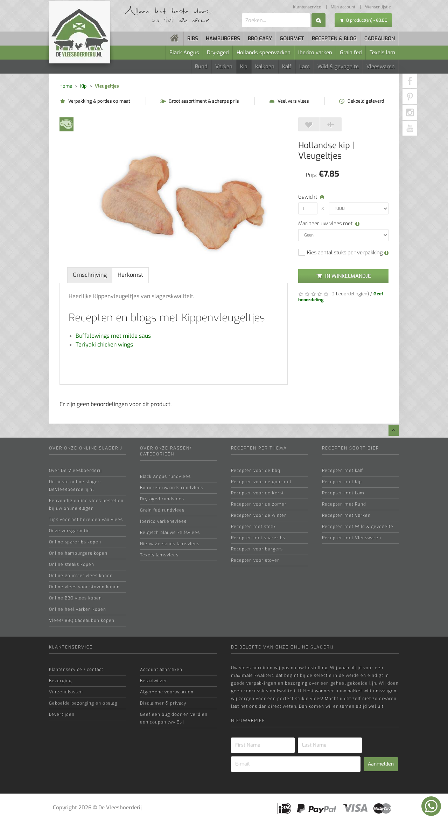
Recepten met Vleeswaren (351, 538)
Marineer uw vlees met (325, 223)
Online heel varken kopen (77, 609)
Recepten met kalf (342, 470)
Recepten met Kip (342, 482)
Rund (201, 66)
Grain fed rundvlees (162, 510)
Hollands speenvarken (263, 52)
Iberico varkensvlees (163, 521)
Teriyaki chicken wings (104, 344)
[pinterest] (409, 96)
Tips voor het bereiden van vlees (86, 519)
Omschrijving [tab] (90, 275)
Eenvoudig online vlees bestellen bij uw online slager (86, 504)
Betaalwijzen (154, 681)
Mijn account (343, 7)
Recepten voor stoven (255, 560)
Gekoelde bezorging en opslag (83, 703)
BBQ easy (260, 38)
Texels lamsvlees (159, 555)
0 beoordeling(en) (349, 294)
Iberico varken (315, 52)
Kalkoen (264, 66)
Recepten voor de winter (258, 515)
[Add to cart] (309, 124)
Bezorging (60, 681)
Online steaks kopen (71, 564)
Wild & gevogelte (338, 66)
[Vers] (66, 124)
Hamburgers (223, 38)
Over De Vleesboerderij (75, 470)
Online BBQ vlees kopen (75, 598)
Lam (304, 66)
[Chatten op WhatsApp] (431, 806)
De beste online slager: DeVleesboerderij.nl (75, 485)
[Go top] (393, 430)
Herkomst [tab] (130, 275)
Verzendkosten (66, 692)
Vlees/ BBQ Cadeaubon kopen (81, 620)
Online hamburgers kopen (78, 553)
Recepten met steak (253, 526)
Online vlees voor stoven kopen (84, 587)
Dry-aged (218, 52)
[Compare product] (331, 124)
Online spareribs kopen (75, 542)
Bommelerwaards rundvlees (171, 488)
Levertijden (62, 714)
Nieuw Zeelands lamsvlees (170, 544)
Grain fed (351, 52)
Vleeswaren (380, 66)
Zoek (319, 20)
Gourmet (292, 38)
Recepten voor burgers (257, 549)
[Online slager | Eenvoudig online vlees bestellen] (175, 39)
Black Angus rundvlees (165, 476)
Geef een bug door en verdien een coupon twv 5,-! (174, 718)
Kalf (287, 66)
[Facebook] (409, 81)
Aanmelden (381, 764)
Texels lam (382, 52)
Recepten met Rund (344, 504)
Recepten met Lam (343, 493)
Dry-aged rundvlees (162, 499)
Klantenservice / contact (76, 669)
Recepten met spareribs (258, 538)
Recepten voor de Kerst (257, 493)
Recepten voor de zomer (259, 504)
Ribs (192, 38)
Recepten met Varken (346, 515)
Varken (223, 66)
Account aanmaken (161, 669)
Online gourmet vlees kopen (81, 575)
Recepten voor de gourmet (261, 482)
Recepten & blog (334, 38)
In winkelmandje (348, 276)
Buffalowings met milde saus (113, 336)
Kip (243, 66)
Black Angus (184, 52)
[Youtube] (409, 128)
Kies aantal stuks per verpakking (345, 252)
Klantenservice (307, 7)
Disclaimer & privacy (163, 703)
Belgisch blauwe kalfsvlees (170, 532)
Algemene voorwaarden (167, 692)
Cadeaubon (379, 38)
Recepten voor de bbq (255, 470)
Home (65, 86)
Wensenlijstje (378, 7)
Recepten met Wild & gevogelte (357, 526)
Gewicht (306, 196)
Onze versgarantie (69, 531)
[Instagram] (409, 112)
